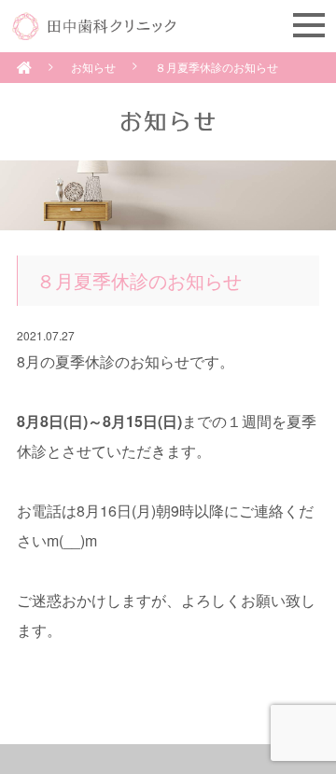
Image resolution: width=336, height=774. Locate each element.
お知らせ (93, 67)
